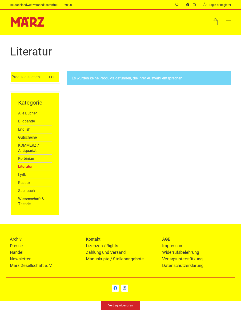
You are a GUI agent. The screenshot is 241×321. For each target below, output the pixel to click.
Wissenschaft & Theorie (31, 201)
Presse (16, 245)
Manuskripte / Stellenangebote (115, 258)
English (24, 129)
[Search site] (177, 5)
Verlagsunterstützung (182, 258)
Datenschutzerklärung (183, 265)
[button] (228, 22)
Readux (24, 182)
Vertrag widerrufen (120, 305)
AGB (166, 239)
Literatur (25, 166)
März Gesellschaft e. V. (31, 265)
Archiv (16, 239)
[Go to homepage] (27, 22)
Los (52, 77)
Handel (16, 252)
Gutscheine (27, 137)
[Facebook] (115, 288)
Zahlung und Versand (106, 252)
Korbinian (26, 158)
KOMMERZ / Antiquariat (28, 148)
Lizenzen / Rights (102, 245)
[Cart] (215, 22)
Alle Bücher (27, 113)
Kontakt (93, 239)
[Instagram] (124, 288)
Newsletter (20, 258)
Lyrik (22, 174)
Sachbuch (26, 190)
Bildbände (26, 121)
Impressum (173, 245)
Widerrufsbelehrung (180, 252)
